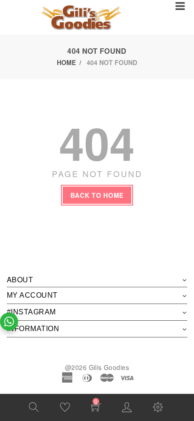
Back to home (97, 195)
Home (66, 62)
